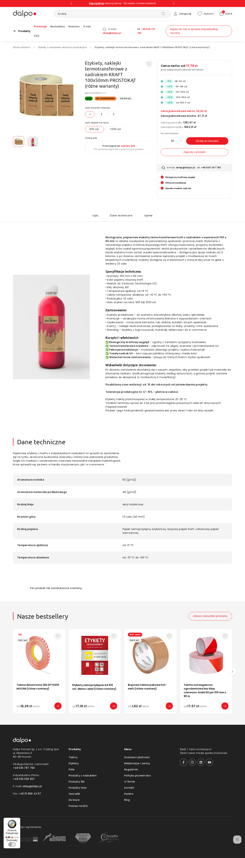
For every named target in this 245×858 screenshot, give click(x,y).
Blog (127, 800)
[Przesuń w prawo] (232, 671)
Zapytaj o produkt (194, 152)
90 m (195, 713)
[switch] (12, 844)
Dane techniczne (121, 215)
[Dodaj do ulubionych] (149, 63)
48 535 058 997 (25, 779)
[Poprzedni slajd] (71, 3)
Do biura (74, 800)
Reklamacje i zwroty (137, 763)
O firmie (129, 781)
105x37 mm (85, 713)
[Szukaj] (163, 13)
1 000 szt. (116, 129)
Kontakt (129, 787)
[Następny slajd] (173, 3)
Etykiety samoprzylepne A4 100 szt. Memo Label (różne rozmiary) (94, 687)
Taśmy (73, 757)
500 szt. (94, 129)
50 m (40, 713)
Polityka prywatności (137, 775)
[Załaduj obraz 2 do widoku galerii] (32, 141)
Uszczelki (74, 794)
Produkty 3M (76, 781)
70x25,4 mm (106, 713)
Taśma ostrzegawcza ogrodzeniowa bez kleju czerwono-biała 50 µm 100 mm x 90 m (205, 690)
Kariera (128, 794)
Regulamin (131, 769)
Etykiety (74, 763)
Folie (72, 769)
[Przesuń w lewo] (12, 671)
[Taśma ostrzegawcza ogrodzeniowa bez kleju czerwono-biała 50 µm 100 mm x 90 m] (206, 655)
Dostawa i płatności (137, 757)
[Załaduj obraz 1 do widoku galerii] (18, 141)
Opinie (148, 215)
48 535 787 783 (25, 768)
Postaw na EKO (78, 806)
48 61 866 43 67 (30, 793)
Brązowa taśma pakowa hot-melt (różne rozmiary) (147, 686)
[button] (225, 14)
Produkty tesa (78, 787)
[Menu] (18, 820)
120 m (152, 713)
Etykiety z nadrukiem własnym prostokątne (62, 47)
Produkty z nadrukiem (83, 775)
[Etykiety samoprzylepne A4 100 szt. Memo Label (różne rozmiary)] (95, 655)
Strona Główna (21, 47)
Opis (95, 215)
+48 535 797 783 (211, 167)
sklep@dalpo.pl (112, 33)
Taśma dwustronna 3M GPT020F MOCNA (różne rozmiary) (38, 686)
